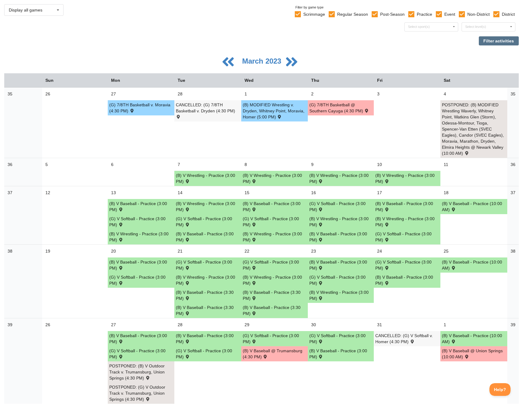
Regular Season (352, 14)
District (508, 14)
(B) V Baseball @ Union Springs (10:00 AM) (472, 353)
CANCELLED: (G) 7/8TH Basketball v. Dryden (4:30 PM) (205, 107)
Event (449, 14)
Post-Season (392, 14)
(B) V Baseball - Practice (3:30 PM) (205, 295)
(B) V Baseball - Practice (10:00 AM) (472, 206)
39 (10, 324)
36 (10, 164)
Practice (424, 14)
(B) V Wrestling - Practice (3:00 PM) (205, 178)
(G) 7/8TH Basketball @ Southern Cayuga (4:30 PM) (336, 107)
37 (10, 192)
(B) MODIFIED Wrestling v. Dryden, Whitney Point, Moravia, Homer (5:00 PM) (273, 110)
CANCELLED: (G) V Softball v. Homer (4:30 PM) (404, 338)
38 (10, 251)
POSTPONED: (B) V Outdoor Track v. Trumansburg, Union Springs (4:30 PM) (137, 371)
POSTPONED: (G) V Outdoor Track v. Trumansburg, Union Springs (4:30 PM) (137, 393)
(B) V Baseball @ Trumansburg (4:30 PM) (272, 353)
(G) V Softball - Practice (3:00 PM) (137, 221)
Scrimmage (314, 14)
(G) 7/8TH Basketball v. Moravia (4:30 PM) (139, 107)
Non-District (478, 14)
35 (10, 93)
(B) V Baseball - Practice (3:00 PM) (138, 206)
